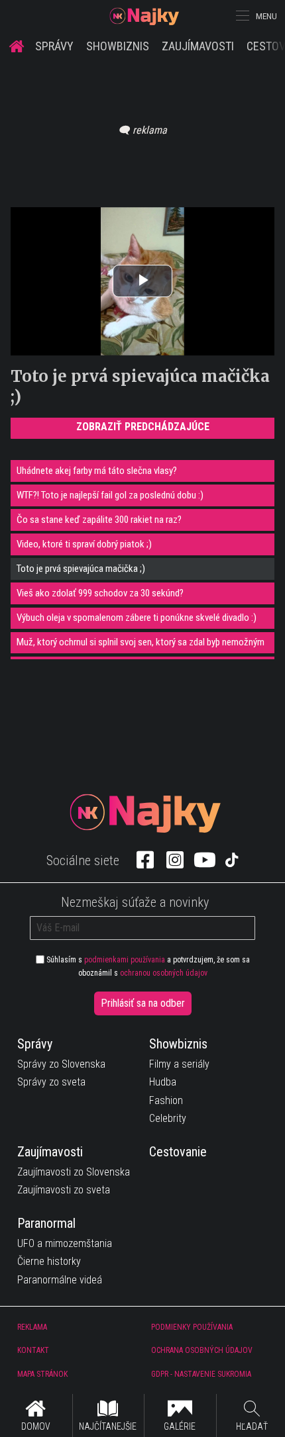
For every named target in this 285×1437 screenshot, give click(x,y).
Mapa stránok (42, 1374)
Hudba (162, 1082)
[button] (241, 16)
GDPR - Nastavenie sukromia (201, 1374)
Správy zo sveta (51, 1082)
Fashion (166, 1100)
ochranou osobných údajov (163, 973)
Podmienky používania (192, 1327)
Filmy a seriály (179, 1064)
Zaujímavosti (198, 46)
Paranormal (46, 1223)
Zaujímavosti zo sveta (63, 1189)
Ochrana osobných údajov (202, 1350)
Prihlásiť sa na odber (143, 1003)
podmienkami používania (124, 959)
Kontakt (33, 1350)
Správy (54, 46)
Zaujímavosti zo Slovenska (73, 1172)
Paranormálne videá (59, 1280)
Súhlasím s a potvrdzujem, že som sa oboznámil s (147, 966)
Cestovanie (178, 1152)
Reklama (32, 1327)
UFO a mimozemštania (64, 1243)
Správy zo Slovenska (61, 1064)
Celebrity (167, 1118)
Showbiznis (117, 46)
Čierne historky (49, 1261)
